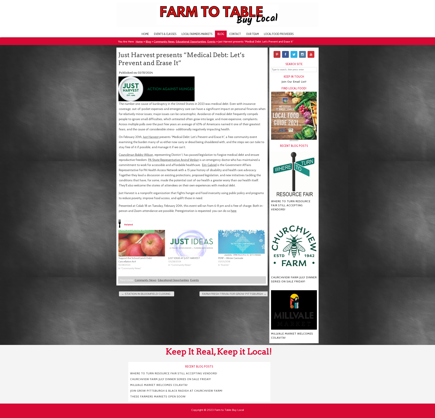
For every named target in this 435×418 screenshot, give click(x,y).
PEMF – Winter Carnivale (230, 258)
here (233, 211)
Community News (164, 41)
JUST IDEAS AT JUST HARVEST (184, 258)
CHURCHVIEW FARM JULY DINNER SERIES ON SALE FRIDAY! (170, 379)
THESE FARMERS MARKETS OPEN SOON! (158, 396)
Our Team (252, 34)
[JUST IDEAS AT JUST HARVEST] (191, 243)
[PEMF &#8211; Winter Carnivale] (241, 243)
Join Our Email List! (294, 81)
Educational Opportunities (191, 41)
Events (211, 41)
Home (145, 34)
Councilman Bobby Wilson (136, 154)
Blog (221, 34)
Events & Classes (165, 34)
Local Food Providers (279, 34)
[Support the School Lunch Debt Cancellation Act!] (141, 243)
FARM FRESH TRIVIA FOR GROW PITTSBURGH (234, 293)
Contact (235, 34)
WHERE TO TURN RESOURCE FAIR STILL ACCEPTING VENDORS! (173, 373)
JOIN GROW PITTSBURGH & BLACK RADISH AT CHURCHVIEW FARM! (176, 390)
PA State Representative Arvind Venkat (173, 160)
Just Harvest (151, 137)
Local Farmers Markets (196, 34)
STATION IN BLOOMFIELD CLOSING (145, 293)
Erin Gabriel (209, 165)
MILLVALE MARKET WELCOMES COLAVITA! (159, 384)
